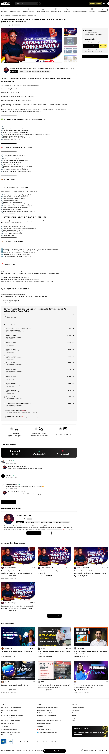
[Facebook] (104, 750)
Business (7, 15)
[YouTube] (102, 750)
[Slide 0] (70, 32)
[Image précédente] (3, 556)
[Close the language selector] (64, 751)
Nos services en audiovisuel (9, 712)
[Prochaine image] (33, 556)
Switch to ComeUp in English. (53, 751)
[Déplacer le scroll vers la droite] (107, 10)
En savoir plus (46, 533)
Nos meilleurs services (7, 723)
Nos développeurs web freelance (46, 715)
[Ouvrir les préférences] (104, 4)
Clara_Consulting (22, 68)
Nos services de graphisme (9, 710)
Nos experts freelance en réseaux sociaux (49, 720)
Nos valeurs (75, 710)
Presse (74, 715)
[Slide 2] (70, 50)
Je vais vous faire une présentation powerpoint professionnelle (90, 653)
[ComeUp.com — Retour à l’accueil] (5, 3)
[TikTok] (107, 750)
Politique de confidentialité (37, 750)
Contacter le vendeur (95, 56)
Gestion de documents (19, 15)
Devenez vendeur (95, 3)
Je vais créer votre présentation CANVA (15, 685)
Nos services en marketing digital (11, 707)
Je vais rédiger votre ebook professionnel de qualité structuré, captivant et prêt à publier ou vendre (17, 573)
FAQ (73, 720)
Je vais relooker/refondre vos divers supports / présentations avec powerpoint (54, 686)
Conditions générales (22, 750)
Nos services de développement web (12, 715)
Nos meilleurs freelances (44, 723)
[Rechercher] (38, 3)
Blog (73, 718)
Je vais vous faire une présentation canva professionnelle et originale (88, 686)
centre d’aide (78, 734)
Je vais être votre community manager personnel (51, 572)
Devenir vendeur (77, 712)
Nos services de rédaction (8, 718)
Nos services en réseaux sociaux (10, 720)
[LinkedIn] (100, 750)
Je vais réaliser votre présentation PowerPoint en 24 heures (54, 653)
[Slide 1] (70, 41)
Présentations (32, 15)
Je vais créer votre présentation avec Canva (16, 651)
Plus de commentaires (8, 502)
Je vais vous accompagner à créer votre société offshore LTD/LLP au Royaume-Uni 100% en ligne (17, 608)
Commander (91, 46)
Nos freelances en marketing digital (47, 707)
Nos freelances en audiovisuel (45, 712)
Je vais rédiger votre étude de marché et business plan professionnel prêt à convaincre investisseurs (90, 573)
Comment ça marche (78, 707)
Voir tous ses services (54, 616)
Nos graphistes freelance (44, 710)
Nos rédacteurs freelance (44, 718)
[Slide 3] (70, 59)
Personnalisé (90, 39)
